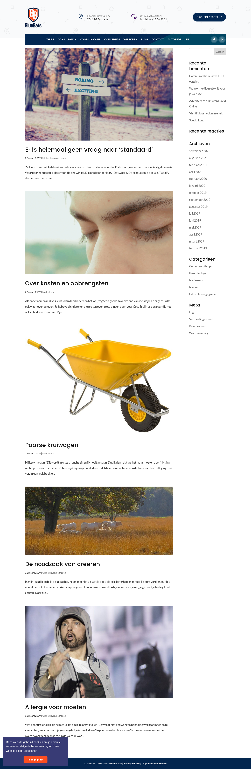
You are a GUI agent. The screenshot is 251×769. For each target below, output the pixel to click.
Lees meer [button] (30, 750)
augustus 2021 (198, 158)
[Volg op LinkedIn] (222, 39)
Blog (144, 39)
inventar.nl (116, 763)
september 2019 (199, 199)
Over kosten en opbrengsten (66, 283)
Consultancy (67, 39)
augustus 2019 (198, 206)
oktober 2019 (198, 192)
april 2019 (195, 234)
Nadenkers (48, 291)
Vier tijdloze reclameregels (206, 113)
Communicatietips (200, 266)
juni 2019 (195, 220)
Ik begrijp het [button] (35, 759)
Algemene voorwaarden (154, 763)
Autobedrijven (178, 39)
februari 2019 (198, 248)
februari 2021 (198, 165)
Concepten (112, 39)
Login (192, 312)
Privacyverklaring (132, 763)
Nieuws (194, 287)
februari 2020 (198, 178)
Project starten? (209, 17)
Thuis (50, 39)
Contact (158, 39)
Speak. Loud (196, 120)
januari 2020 (197, 185)
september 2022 (199, 151)
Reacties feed (197, 326)
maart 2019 (196, 241)
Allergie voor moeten (55, 707)
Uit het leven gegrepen (54, 158)
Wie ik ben (130, 39)
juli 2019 (194, 213)
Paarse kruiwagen (51, 445)
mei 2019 (195, 227)
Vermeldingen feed (201, 319)
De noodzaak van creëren (62, 564)
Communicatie (90, 39)
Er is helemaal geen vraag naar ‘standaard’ (89, 149)
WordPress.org (198, 333)
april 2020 (195, 172)
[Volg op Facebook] (214, 39)
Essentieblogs (197, 273)
